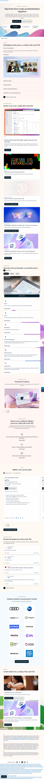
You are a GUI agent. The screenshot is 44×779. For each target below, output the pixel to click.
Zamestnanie (2, 773)
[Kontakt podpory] (42, 391)
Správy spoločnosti (8, 773)
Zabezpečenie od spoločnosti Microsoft (11, 769)
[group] (21, 398)
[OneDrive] (20, 518)
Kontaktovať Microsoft (23, 777)
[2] (3, 742)
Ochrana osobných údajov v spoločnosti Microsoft (20, 773)
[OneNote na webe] (12, 518)
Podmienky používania (6, 778)
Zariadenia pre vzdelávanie (4, 766)
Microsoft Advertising (34, 769)
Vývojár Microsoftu (12, 770)
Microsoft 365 (20, 764)
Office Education (35, 766)
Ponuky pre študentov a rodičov (11, 768)
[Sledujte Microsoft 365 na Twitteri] (19, 762)
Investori (30, 773)
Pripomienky (4, 776)
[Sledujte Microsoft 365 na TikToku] (27, 762)
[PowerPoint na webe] (10, 518)
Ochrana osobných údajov (31, 777)
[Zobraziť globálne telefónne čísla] (42, 388)
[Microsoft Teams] (18, 518)
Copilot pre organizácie (4, 764)
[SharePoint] (23, 518)
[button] (22, 38)
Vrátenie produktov (10, 765)
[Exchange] (16, 518)
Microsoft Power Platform (23, 771)
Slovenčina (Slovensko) (4, 774)
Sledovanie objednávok (18, 765)
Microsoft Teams (5, 770)
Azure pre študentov (21, 768)
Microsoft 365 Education (28, 766)
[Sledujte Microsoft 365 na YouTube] (22, 762)
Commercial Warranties (30, 765)
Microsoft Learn (18, 770)
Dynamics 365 (22, 769)
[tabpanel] (21, 325)
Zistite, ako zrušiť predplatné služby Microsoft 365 (16, 738)
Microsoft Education (37, 765)
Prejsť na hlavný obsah (4, 0)
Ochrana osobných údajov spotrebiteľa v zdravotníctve (9, 777)
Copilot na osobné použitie (12, 764)
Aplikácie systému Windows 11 (28, 764)
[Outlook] (14, 518)
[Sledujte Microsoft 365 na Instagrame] (25, 762)
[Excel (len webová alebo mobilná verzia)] (8, 518)
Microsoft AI (2, 769)
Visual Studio (38, 771)
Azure (19, 769)
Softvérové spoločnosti (32, 771)
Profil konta (35, 764)
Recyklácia (24, 765)
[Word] (43, 518)
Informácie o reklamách (21, 778)
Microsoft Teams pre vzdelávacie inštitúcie (16, 766)
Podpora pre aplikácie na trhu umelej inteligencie (29, 770)
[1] (3, 734)
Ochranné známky (14, 778)
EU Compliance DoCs (29, 778)
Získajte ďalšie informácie (31, 749)
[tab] (6, 274)
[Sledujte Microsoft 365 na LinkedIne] (17, 762)
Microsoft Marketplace (15, 771)
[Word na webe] (5, 518)
